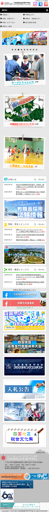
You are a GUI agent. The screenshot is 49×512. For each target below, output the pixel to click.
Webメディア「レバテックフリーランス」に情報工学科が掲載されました (30, 231)
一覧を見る (40, 179)
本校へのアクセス (8, 22)
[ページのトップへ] (41, 451)
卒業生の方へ (30, 14)
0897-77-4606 (15, 465)
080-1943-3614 (33, 468)
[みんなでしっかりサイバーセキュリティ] (24, 506)
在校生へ (5, 14)
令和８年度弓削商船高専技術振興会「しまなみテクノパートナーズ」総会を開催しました (30, 277)
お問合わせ (38, 1)
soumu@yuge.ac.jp (17, 467)
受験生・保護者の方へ (33, 18)
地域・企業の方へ (8, 18)
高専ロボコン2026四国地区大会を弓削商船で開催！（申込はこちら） (30, 193)
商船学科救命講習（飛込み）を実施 (30, 240)
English (46, 1)
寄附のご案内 (7, 26)
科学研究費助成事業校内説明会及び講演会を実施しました (30, 283)
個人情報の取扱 (30, 22)
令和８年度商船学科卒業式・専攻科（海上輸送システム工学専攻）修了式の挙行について (30, 187)
